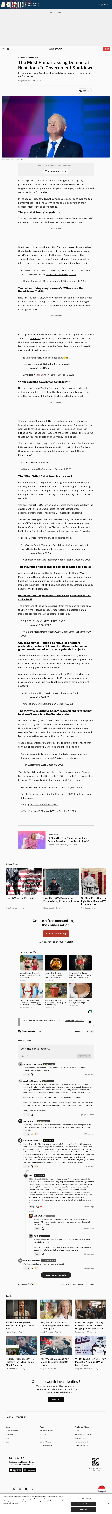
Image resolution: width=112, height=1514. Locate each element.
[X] (14, 1489)
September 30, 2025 (75, 281)
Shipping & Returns (81, 1438)
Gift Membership (46, 1446)
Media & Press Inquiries (83, 1434)
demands (35, 338)
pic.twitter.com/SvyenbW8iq (36, 553)
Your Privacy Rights (82, 1427)
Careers (43, 1438)
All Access (9, 1434)
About (42, 1427)
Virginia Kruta (24, 81)
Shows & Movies (12, 1431)
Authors (43, 1434)
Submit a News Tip (81, 1446)
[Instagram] (20, 1489)
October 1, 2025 (66, 375)
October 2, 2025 (65, 704)
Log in (69, 941)
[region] (56, 1503)
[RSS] (32, 1489)
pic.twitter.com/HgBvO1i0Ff (35, 697)
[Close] (108, 1503)
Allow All (83, 1509)
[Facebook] (8, 1489)
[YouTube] (26, 1489)
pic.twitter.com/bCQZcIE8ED (36, 625)
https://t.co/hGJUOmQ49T (44, 804)
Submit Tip (56, 1399)
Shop (7, 1438)
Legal (77, 1431)
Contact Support (46, 1442)
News (8, 1427)
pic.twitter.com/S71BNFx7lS (35, 462)
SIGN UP (106, 49)
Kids (7, 1442)
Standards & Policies (82, 1442)
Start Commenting (56, 933)
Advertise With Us (46, 1431)
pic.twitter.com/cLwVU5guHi (36, 368)
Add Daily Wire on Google (57, 171)
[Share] (91, 91)
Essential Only (83, 1504)
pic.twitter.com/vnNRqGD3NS (61, 274)
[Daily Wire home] (56, 49)
